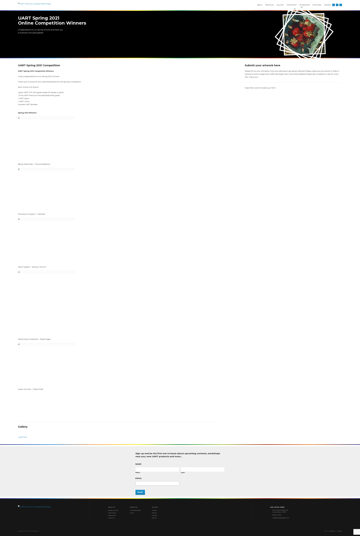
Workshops (304, 5)
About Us (111, 507)
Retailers (317, 5)
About (259, 5)
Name (138, 464)
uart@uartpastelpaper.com (280, 518)
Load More (22, 437)
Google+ (339, 531)
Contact (327, 5)
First (138, 472)
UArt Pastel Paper (135, 510)
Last (183, 472)
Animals (154, 510)
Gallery (280, 5)
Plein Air (154, 513)
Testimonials (112, 515)
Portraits (154, 515)
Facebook (332, 531)
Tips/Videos (292, 5)
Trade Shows (112, 513)
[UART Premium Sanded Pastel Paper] (34, 5)
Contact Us (111, 518)
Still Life (154, 518)
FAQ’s (132, 513)
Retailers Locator (113, 510)
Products (269, 5)
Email (138, 478)
